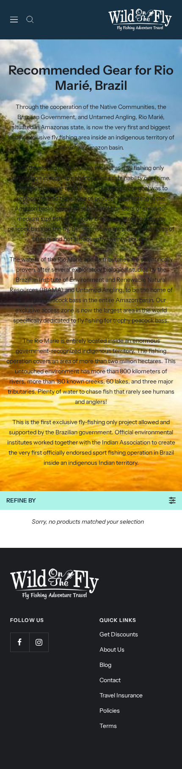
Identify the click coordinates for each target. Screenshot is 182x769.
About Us (111, 649)
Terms (108, 726)
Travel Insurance (121, 695)
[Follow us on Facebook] (19, 642)
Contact (110, 680)
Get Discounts (118, 634)
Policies (109, 710)
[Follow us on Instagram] (38, 642)
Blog (105, 665)
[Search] (30, 19)
